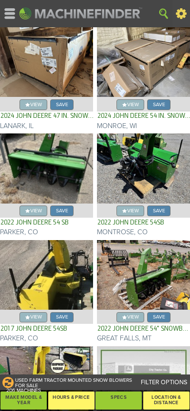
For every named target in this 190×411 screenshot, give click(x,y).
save (62, 104)
